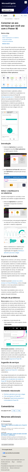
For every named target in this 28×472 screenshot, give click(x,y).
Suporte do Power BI (15, 359)
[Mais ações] (25, 19)
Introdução (5, 35)
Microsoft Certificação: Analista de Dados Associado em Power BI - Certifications (14, 434)
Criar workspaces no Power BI (12, 396)
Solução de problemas (7, 41)
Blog (13, 461)
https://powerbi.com (7, 97)
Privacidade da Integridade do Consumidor (11, 466)
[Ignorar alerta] (26, 2)
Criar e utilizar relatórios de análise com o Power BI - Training (14, 425)
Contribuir (19, 461)
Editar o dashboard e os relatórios (10, 37)
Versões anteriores (5, 461)
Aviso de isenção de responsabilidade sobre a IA (12, 459)
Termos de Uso (4, 468)
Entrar (25, 15)
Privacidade (4, 463)
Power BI (17, 18)
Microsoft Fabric (9, 18)
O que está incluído (7, 39)
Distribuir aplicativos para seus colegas (14, 394)
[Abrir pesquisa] (21, 15)
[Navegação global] (1, 15)
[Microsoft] (14, 16)
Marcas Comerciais (14, 468)
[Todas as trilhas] (2, 19)
